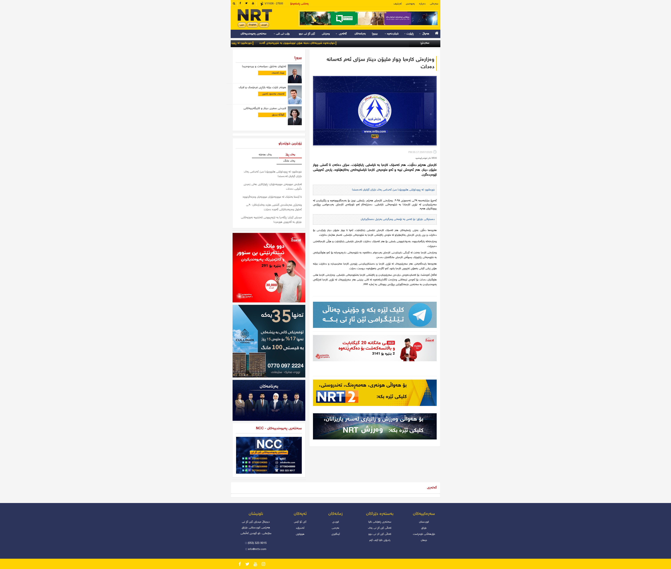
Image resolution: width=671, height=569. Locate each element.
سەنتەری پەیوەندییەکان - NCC (279, 428)
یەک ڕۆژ (290, 155)
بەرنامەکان (360, 34)
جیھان (424, 540)
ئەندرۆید (300, 528)
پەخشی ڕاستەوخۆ (299, 4)
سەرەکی (434, 4)
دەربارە (422, 4)
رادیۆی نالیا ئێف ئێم (379, 540)
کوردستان (424, 522)
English (252, 24)
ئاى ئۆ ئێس (300, 522)
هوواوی (300, 534)
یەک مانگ (289, 161)
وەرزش (326, 34)
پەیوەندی (410, 4)
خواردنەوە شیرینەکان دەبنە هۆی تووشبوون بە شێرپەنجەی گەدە (330, 43)
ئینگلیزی (335, 534)
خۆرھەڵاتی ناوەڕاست (424, 534)
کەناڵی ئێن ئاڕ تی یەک (379, 528)
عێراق (424, 528)
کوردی (264, 24)
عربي (242, 24)
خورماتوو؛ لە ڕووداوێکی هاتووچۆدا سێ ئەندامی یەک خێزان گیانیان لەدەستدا (240, 43)
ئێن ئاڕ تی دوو (307, 34)
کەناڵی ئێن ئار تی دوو (379, 534)
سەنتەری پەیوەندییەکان (253, 34)
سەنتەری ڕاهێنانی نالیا (379, 522)
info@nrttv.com (257, 549)
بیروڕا (375, 34)
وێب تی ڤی (282, 34)
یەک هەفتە (265, 155)
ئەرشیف (398, 4)
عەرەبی (335, 528)
